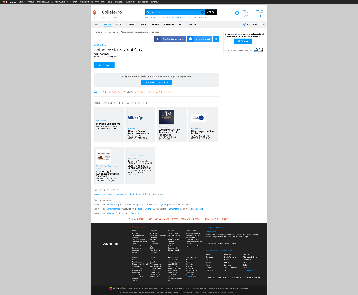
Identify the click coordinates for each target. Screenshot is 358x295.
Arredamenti (136, 233)
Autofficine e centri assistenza (139, 277)
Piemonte (246, 262)
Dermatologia (173, 248)
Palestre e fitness (174, 233)
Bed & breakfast (191, 270)
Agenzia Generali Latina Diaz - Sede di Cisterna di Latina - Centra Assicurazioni (140, 164)
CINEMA (142, 24)
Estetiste (171, 242)
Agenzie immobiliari (193, 246)
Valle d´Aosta (210, 270)
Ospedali (153, 262)
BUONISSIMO (143, 2)
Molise (226, 262)
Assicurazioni (101, 121)
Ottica (152, 248)
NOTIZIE (120, 24)
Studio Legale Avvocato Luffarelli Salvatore (107, 174)
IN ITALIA (206, 17)
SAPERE (175, 219)
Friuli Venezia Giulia (250, 257)
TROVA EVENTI (191, 276)
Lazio (207, 260)
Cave (240, 236)
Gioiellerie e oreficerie (158, 235)
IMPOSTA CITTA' (240, 278)
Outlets (152, 242)
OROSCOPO (185, 219)
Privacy (141, 292)
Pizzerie (188, 262)
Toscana (209, 268)
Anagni (245, 236)
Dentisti (153, 270)
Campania (209, 257)
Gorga (111, 213)
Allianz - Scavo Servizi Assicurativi (139, 132)
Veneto (226, 270)
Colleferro (112, 12)
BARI (200, 17)
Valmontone (173, 208)
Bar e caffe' (189, 264)
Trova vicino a (135, 92)
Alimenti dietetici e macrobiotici (174, 263)
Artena (186, 204)
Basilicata (227, 254)
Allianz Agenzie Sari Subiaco (202, 132)
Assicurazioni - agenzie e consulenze (111, 194)
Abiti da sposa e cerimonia (155, 251)
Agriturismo (190, 274)
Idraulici (135, 237)
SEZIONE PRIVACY (253, 278)
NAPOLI (159, 17)
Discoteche (190, 268)
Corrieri (134, 281)
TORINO (173, 17)
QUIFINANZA (130, 2)
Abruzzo (209, 254)
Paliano (199, 208)
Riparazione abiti (156, 246)
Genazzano (136, 213)
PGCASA (73, 2)
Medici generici (155, 266)
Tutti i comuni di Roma (214, 227)
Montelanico (114, 208)
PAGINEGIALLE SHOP (59, 2)
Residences (190, 272)
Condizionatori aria (139, 246)
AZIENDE (108, 24)
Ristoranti (189, 260)
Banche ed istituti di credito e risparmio (193, 234)
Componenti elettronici (136, 249)
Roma (227, 243)
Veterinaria (154, 276)
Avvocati (189, 244)
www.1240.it (248, 50)
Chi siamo (124, 292)
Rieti (221, 243)
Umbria (245, 268)
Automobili (136, 274)
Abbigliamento (155, 233)
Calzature (153, 237)
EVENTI (131, 24)
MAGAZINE (169, 24)
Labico (234, 236)
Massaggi (171, 244)
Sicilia (245, 265)
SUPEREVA (155, 2)
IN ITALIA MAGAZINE (225, 278)
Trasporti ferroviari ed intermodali (140, 265)
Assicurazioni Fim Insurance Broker (169, 131)
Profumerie (172, 246)
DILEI (110, 2)
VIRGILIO (31, 2)
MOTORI (158, 219)
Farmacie (153, 260)
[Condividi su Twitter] (216, 39)
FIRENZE (195, 17)
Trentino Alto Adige (231, 268)
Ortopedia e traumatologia (155, 273)
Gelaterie (171, 276)
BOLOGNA (187, 17)
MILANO (153, 17)
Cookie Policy (150, 292)
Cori (229, 236)
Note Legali (133, 292)
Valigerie (153, 239)
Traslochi (135, 252)
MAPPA (192, 24)
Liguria (226, 260)
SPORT (149, 219)
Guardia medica (155, 268)
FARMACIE (155, 24)
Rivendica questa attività (157, 82)
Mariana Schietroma (108, 123)
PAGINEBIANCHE (86, 2)
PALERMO (166, 17)
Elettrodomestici (138, 235)
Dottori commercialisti (194, 242)
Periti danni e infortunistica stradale (147, 194)
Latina (216, 243)
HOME (97, 24)
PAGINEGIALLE (43, 2)
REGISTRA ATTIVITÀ (255, 24)
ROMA (147, 17)
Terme (170, 237)
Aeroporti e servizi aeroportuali (138, 271)
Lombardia (247, 260)
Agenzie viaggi (137, 262)
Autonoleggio (137, 268)
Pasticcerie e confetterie (172, 273)
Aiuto (176, 292)
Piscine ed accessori (175, 235)
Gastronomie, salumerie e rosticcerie (176, 267)
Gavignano (161, 204)
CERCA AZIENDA (249, 270)
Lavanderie (154, 244)
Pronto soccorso (156, 264)
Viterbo (233, 243)
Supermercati (172, 260)
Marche (208, 262)
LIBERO (22, 2)
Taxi (133, 260)
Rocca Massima (144, 208)
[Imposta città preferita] (95, 12)
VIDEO (166, 219)
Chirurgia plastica (174, 250)
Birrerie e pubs (191, 266)
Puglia (208, 265)
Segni (137, 204)
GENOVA (180, 17)
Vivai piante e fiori (138, 239)
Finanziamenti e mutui (194, 239)
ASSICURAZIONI (100, 45)
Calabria (246, 254)
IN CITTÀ (196, 219)
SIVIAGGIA (119, 2)
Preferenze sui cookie (164, 292)
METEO (181, 24)
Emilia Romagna (230, 257)
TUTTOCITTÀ (100, 2)
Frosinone (209, 243)
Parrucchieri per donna (176, 239)
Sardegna (227, 265)
